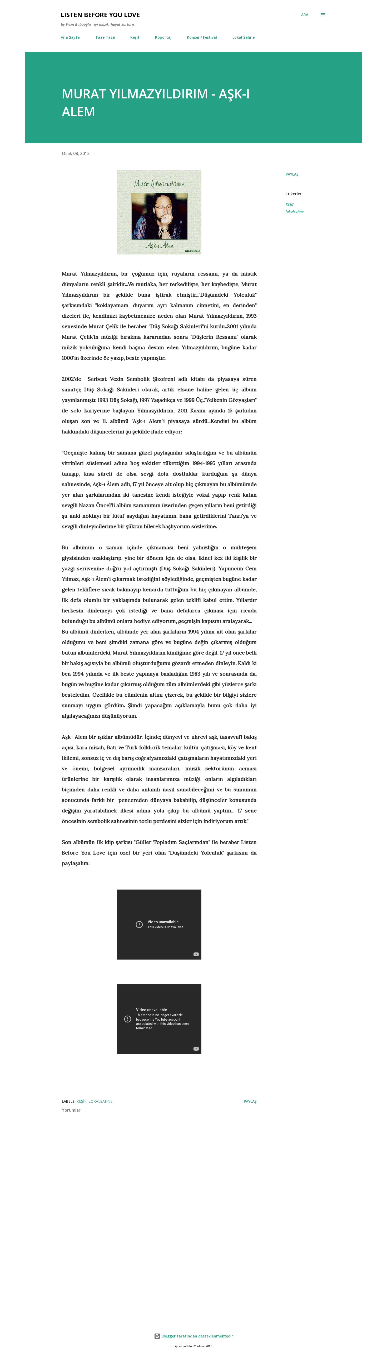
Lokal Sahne (243, 37)
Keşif (135, 37)
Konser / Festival (202, 37)
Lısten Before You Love (100, 14)
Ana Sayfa (70, 37)
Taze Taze (105, 37)
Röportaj (163, 37)
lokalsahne (295, 211)
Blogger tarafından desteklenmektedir (196, 1336)
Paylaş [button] (292, 174)
